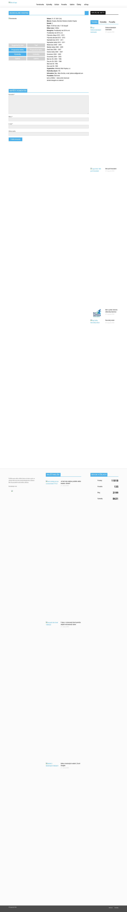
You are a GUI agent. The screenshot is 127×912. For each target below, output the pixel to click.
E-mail (11, 124)
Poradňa (64, 4)
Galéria (17, 58)
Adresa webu (12, 131)
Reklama (111, 907)
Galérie (72, 4)
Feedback (124, 418)
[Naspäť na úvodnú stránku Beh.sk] (18, 2)
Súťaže (56, 4)
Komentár (12, 94)
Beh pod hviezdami (110, 169)
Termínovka (40, 4)
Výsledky (49, 4)
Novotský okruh (109, 320)
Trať (36, 45)
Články (79, 4)
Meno (11, 116)
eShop (86, 4)
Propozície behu (17, 50)
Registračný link (18, 45)
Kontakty (116, 907)
